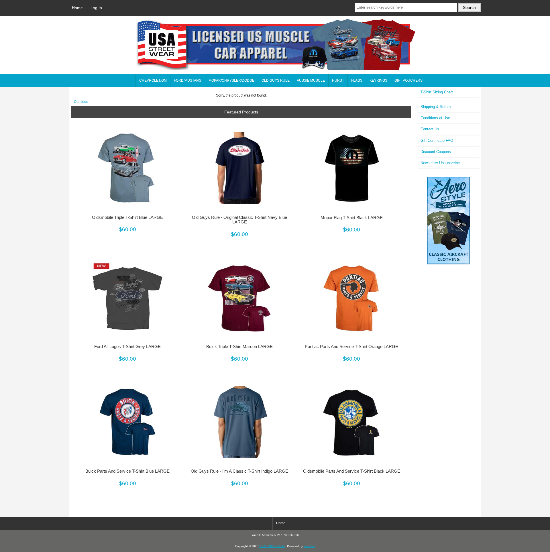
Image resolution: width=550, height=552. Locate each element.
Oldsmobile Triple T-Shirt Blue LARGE (127, 217)
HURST (338, 80)
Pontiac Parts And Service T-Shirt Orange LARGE (351, 346)
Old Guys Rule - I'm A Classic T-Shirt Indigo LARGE (239, 471)
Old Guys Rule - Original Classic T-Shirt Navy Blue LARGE (239, 219)
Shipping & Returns (437, 107)
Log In (96, 7)
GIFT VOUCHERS (408, 80)
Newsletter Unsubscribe (440, 163)
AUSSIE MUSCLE (311, 80)
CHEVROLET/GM (153, 80)
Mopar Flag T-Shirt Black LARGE (352, 217)
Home (77, 7)
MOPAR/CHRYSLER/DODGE (231, 80)
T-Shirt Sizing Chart (437, 92)
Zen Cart (309, 546)
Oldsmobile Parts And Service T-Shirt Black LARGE (351, 471)
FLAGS (356, 80)
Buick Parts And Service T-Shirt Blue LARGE (127, 471)
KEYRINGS (378, 80)
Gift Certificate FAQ (437, 140)
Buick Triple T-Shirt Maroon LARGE (239, 346)
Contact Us (430, 129)
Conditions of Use (435, 118)
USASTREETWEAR (272, 546)
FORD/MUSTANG (187, 80)
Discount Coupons (436, 152)
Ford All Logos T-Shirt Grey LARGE (127, 346)
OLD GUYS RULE (276, 80)
